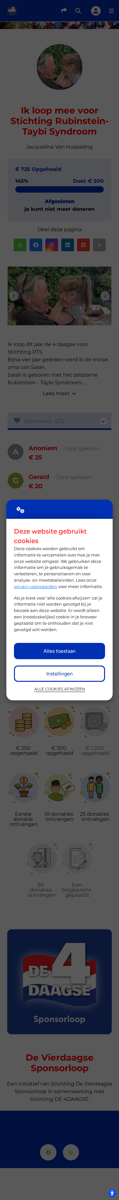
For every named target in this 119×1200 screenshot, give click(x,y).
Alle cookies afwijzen (59, 689)
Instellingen (59, 674)
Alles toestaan (59, 651)
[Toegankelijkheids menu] (112, 1193)
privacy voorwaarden (35, 586)
